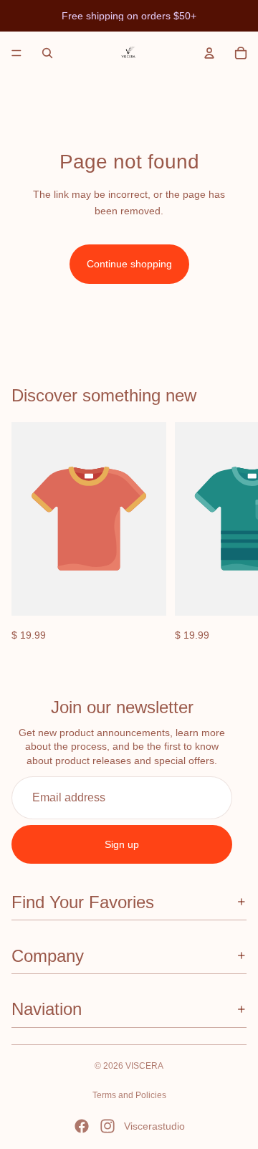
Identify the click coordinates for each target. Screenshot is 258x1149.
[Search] (47, 53)
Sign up (122, 844)
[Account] (209, 53)
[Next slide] (231, 532)
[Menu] (16, 53)
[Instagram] (107, 1126)
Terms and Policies (129, 1095)
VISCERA (144, 1066)
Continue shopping (129, 264)
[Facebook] (81, 1126)
